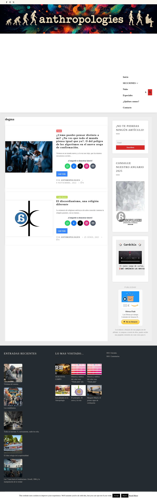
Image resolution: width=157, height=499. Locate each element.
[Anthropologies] (78, 19)
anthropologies (70, 180)
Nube (125, 89)
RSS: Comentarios (113, 356)
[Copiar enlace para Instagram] (86, 166)
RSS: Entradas (112, 353)
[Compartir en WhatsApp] (67, 166)
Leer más (62, 175)
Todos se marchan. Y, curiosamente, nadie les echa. (21, 432)
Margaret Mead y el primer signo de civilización (94, 400)
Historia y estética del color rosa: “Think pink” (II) (77, 379)
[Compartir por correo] (93, 166)
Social (59, 131)
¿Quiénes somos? (131, 101)
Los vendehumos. (10, 408)
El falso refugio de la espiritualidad (16, 455)
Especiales (128, 95)
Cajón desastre (62, 197)
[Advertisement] (78, 54)
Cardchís (130, 244)
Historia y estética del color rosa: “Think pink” (93, 379)
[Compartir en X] (80, 166)
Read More (133, 496)
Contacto (127, 107)
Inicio (125, 77)
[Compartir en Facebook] (74, 166)
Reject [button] (125, 496)
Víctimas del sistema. (11, 384)
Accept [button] (116, 496)
